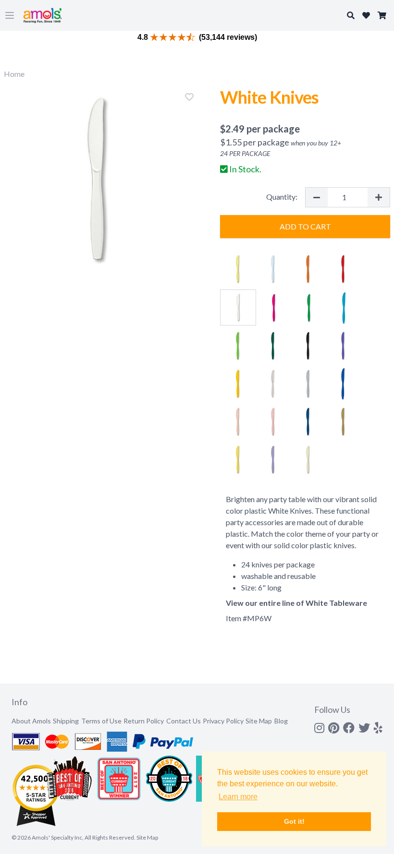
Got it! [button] (294, 821)
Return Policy (143, 721)
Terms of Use (101, 721)
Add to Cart (305, 226)
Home (14, 73)
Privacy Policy (223, 721)
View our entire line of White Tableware (296, 602)
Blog (281, 721)
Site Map (259, 721)
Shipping (66, 721)
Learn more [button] (238, 797)
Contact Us (183, 721)
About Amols (31, 721)
